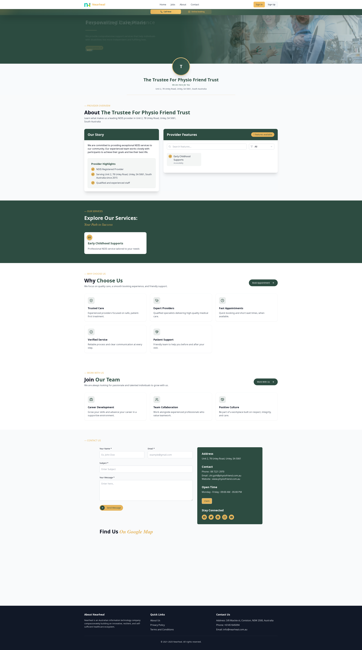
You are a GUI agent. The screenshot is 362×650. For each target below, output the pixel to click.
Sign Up (271, 4)
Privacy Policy (157, 625)
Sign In (259, 4)
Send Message (114, 507)
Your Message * (107, 477)
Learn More (91, 45)
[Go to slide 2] (89, 50)
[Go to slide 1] (87, 50)
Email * (151, 448)
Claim (207, 501)
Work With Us (263, 381)
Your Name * (106, 448)
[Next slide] (278, 50)
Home (163, 4)
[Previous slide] (273, 50)
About (183, 4)
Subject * (104, 463)
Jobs (173, 4)
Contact (195, 4)
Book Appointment (261, 282)
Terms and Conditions (162, 629)
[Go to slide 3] (91, 50)
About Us (155, 620)
